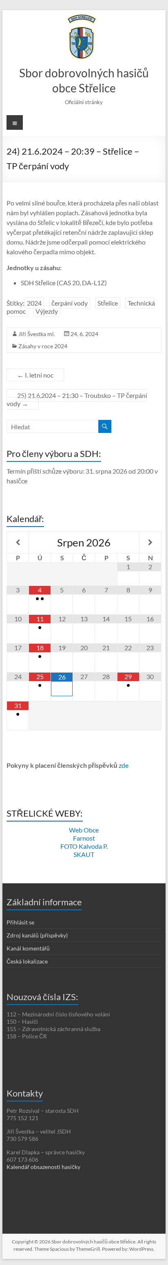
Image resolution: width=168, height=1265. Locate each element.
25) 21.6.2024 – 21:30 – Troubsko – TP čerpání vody (77, 399)
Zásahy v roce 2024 (42, 346)
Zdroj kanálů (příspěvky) (37, 935)
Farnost (84, 838)
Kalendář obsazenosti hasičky (43, 1166)
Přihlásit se (20, 922)
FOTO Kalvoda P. (84, 846)
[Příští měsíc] (150, 542)
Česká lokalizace (27, 961)
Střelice (107, 303)
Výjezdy (46, 311)
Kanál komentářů (28, 948)
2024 (34, 303)
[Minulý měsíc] (18, 542)
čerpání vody (69, 303)
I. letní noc (35, 375)
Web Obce (84, 830)
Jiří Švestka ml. (36, 333)
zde (123, 765)
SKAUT (83, 854)
